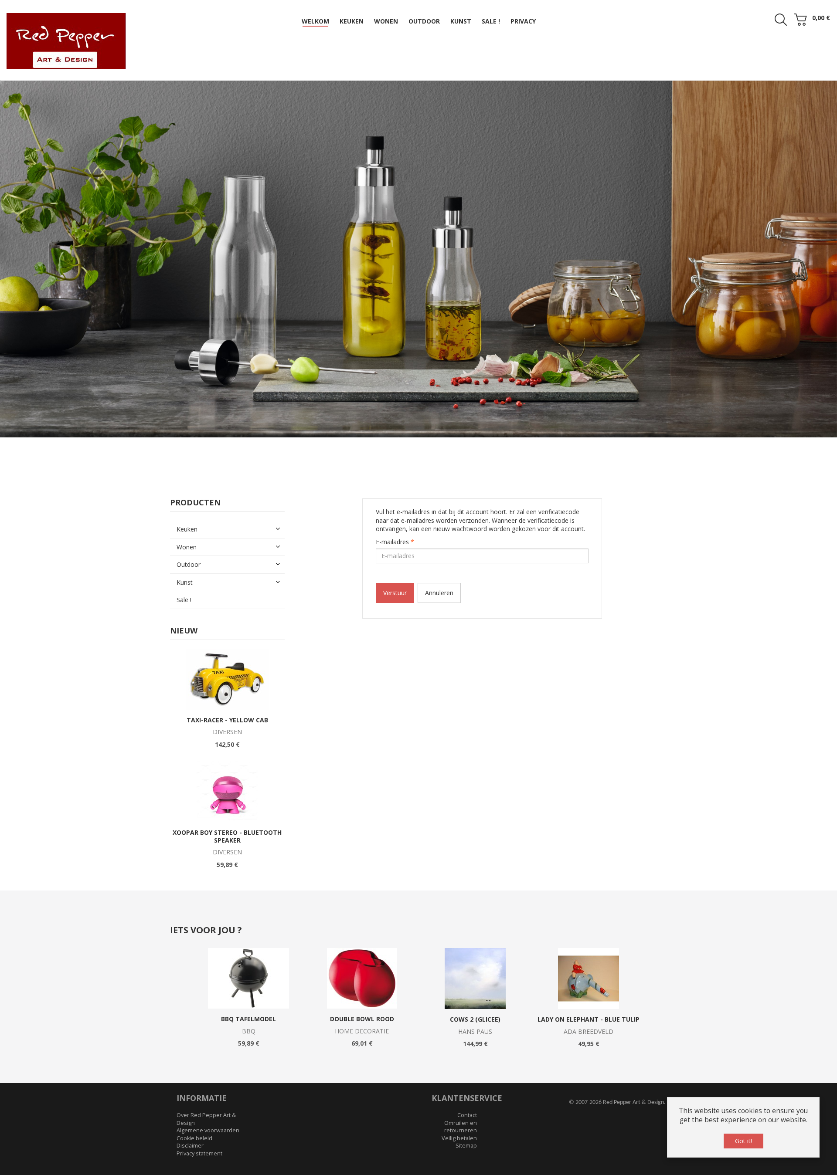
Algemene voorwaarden (208, 1111)
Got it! (743, 1141)
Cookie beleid (194, 1118)
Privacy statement (199, 1134)
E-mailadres (395, 522)
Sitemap (466, 1126)
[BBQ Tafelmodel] (248, 959)
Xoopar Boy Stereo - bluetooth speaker (227, 817)
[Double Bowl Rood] (362, 959)
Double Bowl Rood (362, 1000)
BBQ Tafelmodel (248, 1000)
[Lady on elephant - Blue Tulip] (588, 959)
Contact (467, 1095)
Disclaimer (190, 1126)
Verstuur (395, 573)
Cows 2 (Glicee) (475, 1000)
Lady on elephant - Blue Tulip (589, 1000)
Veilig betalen (459, 1118)
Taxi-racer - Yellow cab (227, 700)
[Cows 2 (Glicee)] (475, 959)
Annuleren (439, 573)
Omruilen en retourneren (460, 1107)
